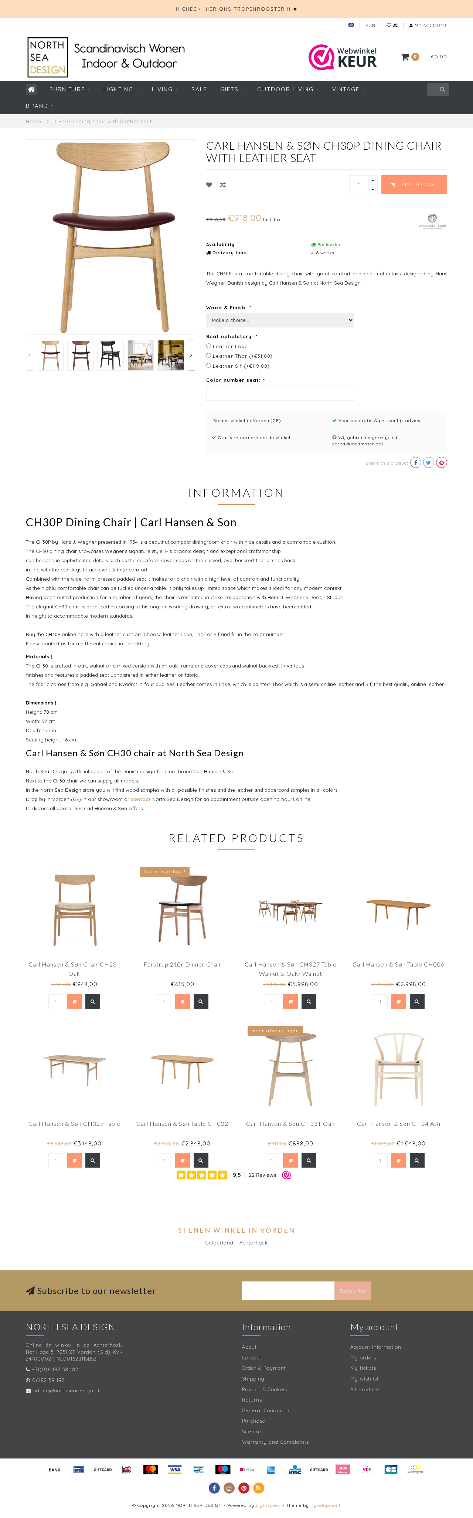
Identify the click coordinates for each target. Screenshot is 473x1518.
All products (365, 1389)
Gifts (229, 89)
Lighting (118, 89)
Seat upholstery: (231, 336)
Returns (252, 1400)
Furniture (67, 89)
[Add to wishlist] (209, 185)
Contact (251, 1358)
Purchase (253, 1421)
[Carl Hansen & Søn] (432, 220)
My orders (363, 1358)
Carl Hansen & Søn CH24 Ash (398, 1123)
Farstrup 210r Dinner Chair (182, 964)
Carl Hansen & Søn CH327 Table (74, 1123)
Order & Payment (264, 1368)
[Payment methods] (54, 1469)
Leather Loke (230, 346)
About (249, 1347)
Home (33, 121)
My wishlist (364, 1379)
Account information (375, 1347)
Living (162, 89)
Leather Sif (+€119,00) (241, 366)
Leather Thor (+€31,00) (243, 356)
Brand (37, 105)
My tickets (363, 1368)
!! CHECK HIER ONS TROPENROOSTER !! (233, 9)
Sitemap (252, 1431)
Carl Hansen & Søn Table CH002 (182, 1123)
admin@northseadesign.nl (66, 1390)
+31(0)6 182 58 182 (55, 1369)
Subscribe (353, 1291)
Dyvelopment (325, 1505)
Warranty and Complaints (275, 1442)
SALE (199, 89)
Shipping (253, 1379)
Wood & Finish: (228, 307)
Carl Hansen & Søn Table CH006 (399, 964)
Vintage (346, 89)
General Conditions (266, 1410)
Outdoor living (285, 89)
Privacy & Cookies (264, 1389)
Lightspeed (268, 1505)
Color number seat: (235, 380)
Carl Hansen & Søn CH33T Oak (290, 1123)
